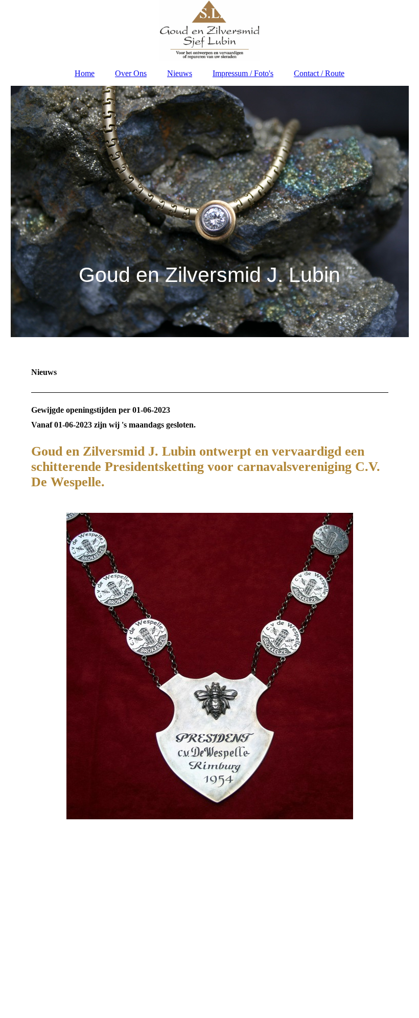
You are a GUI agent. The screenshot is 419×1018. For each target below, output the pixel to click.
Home (85, 73)
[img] (210, 30)
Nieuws (179, 73)
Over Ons (131, 73)
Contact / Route (319, 73)
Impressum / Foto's (243, 73)
